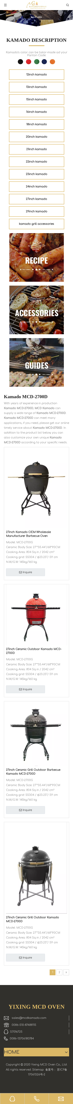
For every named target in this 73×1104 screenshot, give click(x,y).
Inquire (27, 572)
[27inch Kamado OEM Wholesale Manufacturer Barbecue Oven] (36, 487)
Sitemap (38, 1069)
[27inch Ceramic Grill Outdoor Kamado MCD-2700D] (36, 867)
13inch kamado (36, 87)
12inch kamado (36, 74)
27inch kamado (36, 199)
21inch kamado (36, 149)
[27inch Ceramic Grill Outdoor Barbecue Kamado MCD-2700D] (36, 733)
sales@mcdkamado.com (29, 1018)
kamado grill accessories (36, 223)
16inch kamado (36, 111)
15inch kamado (36, 99)
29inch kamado (36, 211)
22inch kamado (36, 161)
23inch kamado (36, 174)
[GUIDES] (36, 362)
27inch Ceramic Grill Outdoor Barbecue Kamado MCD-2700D (33, 771)
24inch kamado (36, 186)
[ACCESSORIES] (36, 310)
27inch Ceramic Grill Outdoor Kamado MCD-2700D (32, 919)
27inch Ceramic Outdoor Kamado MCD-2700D (34, 651)
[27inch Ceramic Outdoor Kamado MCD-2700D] (36, 614)
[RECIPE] (36, 257)
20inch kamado (36, 136)
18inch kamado (36, 124)
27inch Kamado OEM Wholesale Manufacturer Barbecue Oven (28, 534)
